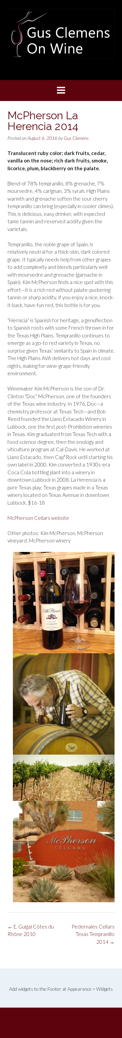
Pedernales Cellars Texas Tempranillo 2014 (93, 934)
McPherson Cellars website (38, 518)
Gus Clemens (76, 138)
